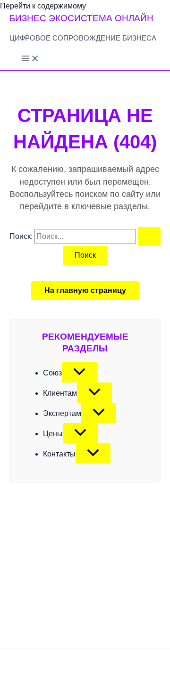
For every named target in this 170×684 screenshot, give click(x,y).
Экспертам (62, 413)
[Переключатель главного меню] (30, 59)
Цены (53, 434)
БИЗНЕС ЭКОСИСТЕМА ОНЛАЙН (81, 18)
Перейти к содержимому (43, 6)
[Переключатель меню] (79, 372)
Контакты (59, 454)
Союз (52, 373)
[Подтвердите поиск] (149, 236)
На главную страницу (85, 290)
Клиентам (60, 393)
